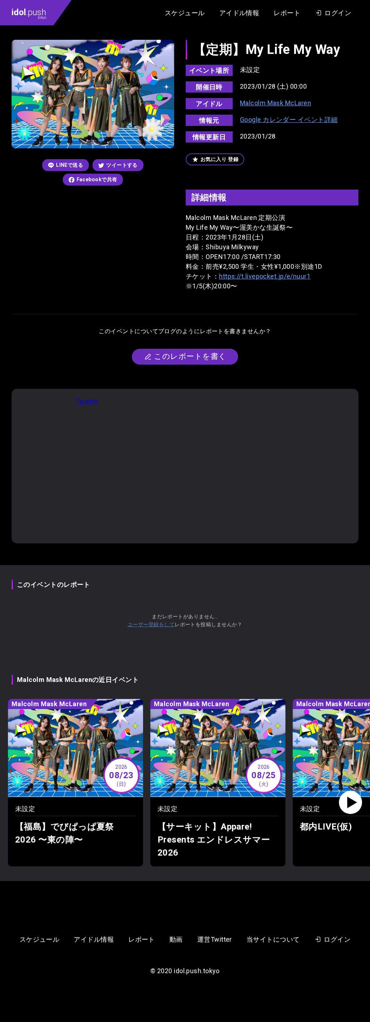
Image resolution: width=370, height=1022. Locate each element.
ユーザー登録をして (151, 624)
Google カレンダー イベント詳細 (289, 119)
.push (29, 13)
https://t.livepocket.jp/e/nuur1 (264, 276)
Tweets (87, 401)
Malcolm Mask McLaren (275, 103)
